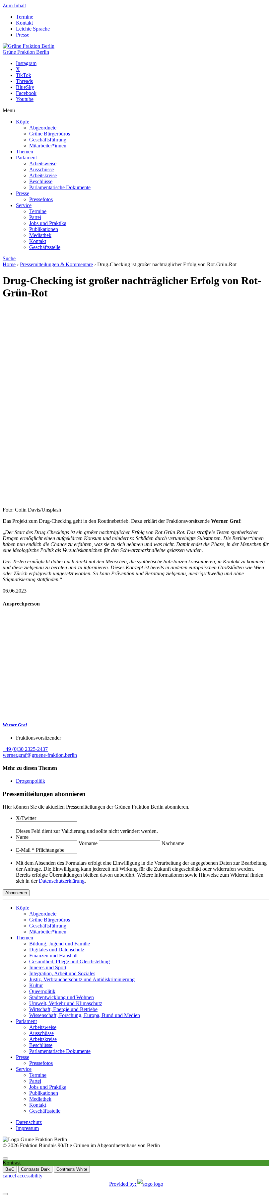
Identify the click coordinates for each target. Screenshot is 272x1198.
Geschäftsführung (47, 139)
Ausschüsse (41, 169)
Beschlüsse (40, 181)
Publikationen (43, 229)
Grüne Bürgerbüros (49, 133)
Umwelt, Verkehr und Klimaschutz (65, 1003)
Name (22, 837)
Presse (22, 35)
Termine (24, 17)
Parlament (26, 157)
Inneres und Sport (47, 967)
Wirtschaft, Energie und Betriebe (63, 1009)
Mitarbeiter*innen (47, 145)
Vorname (88, 843)
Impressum (27, 1128)
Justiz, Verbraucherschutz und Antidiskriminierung (82, 979)
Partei (35, 217)
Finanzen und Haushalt (53, 955)
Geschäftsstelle (44, 247)
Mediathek (40, 235)
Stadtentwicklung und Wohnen (61, 997)
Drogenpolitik (30, 781)
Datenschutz (29, 1122)
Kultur (36, 985)
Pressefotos (41, 199)
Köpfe (22, 121)
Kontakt (24, 23)
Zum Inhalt (14, 5)
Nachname (173, 843)
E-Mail (40, 850)
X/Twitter (26, 818)
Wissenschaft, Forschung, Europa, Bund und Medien (84, 1015)
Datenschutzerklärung (62, 881)
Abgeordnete (42, 127)
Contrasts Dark (35, 1169)
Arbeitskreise (43, 175)
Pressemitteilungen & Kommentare (56, 264)
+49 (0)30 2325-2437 (25, 749)
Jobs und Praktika (47, 223)
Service (24, 205)
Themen (24, 151)
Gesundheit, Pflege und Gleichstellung (69, 961)
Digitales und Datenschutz (56, 949)
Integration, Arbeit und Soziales (62, 973)
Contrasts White (71, 1169)
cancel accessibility (22, 1175)
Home (9, 264)
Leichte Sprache (33, 29)
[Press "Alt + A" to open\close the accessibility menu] (5, 1158)
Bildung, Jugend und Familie (59, 943)
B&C (9, 1169)
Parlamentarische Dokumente (60, 187)
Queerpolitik (42, 991)
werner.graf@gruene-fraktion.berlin (40, 755)
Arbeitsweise (42, 163)
